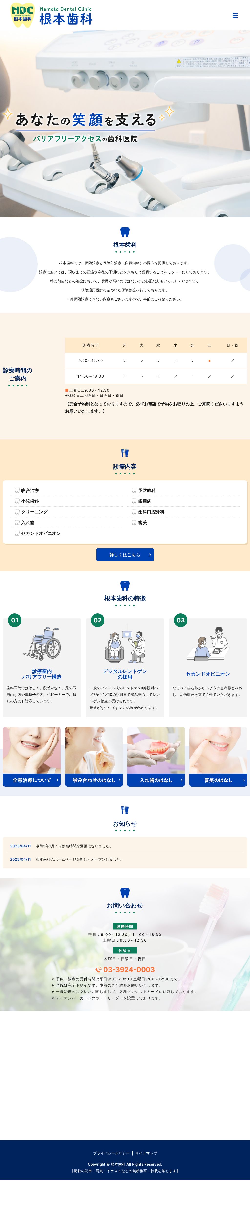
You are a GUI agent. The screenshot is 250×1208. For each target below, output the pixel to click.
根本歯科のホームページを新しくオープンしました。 (80, 859)
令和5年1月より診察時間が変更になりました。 (74, 846)
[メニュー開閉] (235, 15)
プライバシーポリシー (111, 1153)
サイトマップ (146, 1153)
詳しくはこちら (125, 554)
